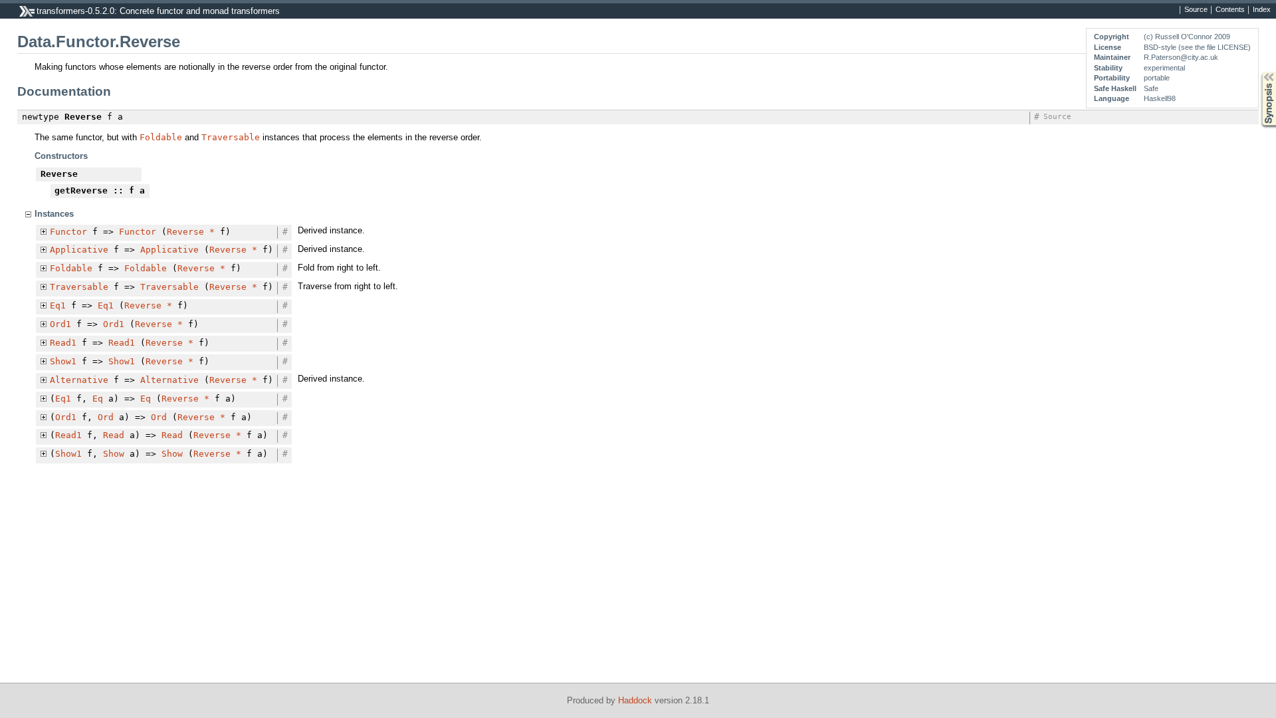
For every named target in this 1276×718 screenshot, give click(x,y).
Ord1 (60, 324)
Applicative (79, 250)
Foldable (161, 137)
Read (113, 435)
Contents (1230, 10)
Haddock (635, 700)
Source (1196, 10)
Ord (106, 417)
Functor (68, 232)
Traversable (230, 137)
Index (1262, 10)
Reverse (185, 232)
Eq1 (58, 305)
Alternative (79, 380)
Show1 (63, 361)
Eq (97, 399)
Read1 (63, 343)
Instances (54, 214)
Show (113, 454)
